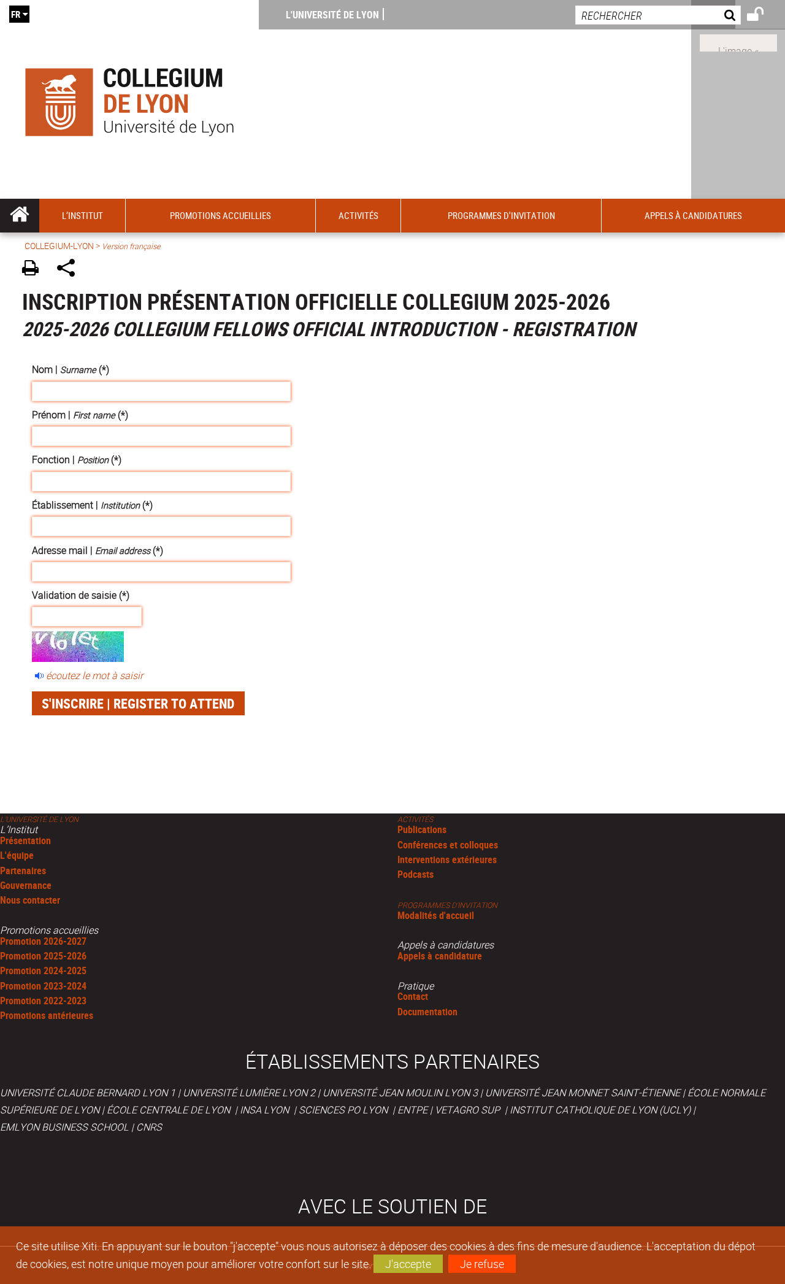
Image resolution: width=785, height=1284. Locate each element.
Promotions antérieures (46, 1015)
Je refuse (482, 1263)
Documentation (427, 1011)
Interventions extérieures (447, 859)
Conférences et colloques (447, 845)
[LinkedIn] (738, 41)
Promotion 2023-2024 (43, 986)
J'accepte (408, 1263)
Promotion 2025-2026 (43, 956)
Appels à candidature (439, 956)
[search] (658, 15)
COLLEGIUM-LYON (59, 246)
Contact (412, 996)
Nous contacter (30, 900)
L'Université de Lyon (332, 14)
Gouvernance (26, 885)
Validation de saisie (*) (80, 595)
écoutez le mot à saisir (94, 675)
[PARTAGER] (70, 269)
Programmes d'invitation (447, 905)
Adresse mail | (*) (97, 550)
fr (15, 14)
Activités (415, 819)
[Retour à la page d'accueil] (129, 99)
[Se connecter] (763, 16)
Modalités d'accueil (435, 915)
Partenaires (23, 870)
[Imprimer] (34, 269)
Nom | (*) (70, 369)
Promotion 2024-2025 (43, 970)
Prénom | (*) (80, 414)
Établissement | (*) (92, 505)
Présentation (25, 840)
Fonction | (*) (76, 459)
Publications (421, 829)
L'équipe (17, 855)
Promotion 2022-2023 (43, 1000)
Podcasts (415, 874)
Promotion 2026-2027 (43, 941)
